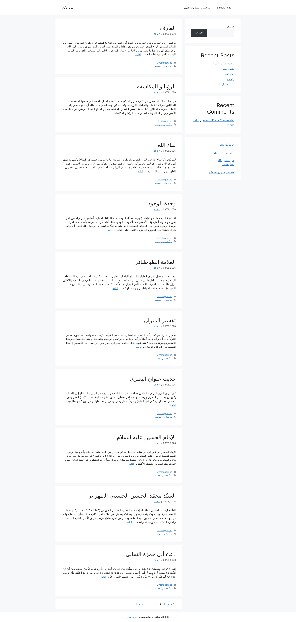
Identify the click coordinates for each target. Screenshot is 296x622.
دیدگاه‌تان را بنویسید (163, 66)
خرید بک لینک (227, 144)
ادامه (138, 54)
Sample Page (224, 7)
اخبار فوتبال (228, 164)
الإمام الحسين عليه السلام (146, 437)
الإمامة (230, 79)
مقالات (67, 7)
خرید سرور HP (226, 160)
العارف (168, 28)
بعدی (139, 604)
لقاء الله (167, 145)
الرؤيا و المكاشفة (156, 86)
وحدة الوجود (162, 203)
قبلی (171, 604)
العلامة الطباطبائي (155, 262)
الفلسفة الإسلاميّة (224, 84)
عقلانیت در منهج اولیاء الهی (197, 7)
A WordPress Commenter (218, 120)
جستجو (230, 26)
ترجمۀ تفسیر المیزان (223, 63)
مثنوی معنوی (227, 68)
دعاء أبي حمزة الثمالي (151, 554)
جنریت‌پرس (132, 617)
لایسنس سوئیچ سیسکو (221, 172)
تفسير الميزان (160, 320)
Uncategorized (164, 62)
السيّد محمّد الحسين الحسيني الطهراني (131, 495)
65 (147, 604)
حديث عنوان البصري (153, 378)
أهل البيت (229, 74)
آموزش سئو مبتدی (224, 152)
